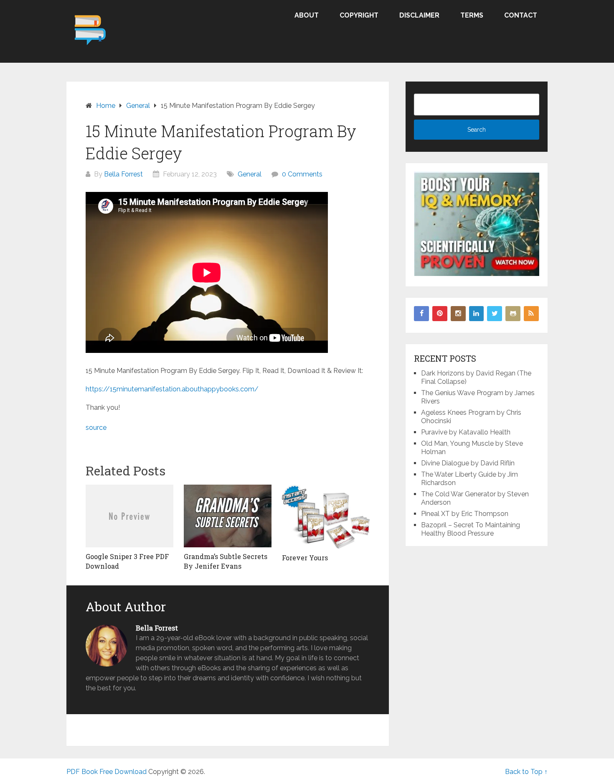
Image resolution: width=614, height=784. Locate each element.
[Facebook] (421, 313)
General (249, 174)
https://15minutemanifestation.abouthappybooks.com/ (172, 389)
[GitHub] (512, 313)
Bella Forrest (123, 174)
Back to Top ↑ (526, 772)
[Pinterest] (439, 313)
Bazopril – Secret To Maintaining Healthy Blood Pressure (470, 529)
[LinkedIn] (476, 313)
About (306, 15)
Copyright (359, 15)
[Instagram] (458, 313)
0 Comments (302, 174)
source (96, 428)
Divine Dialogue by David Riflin (468, 463)
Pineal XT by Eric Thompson (464, 514)
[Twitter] (494, 313)
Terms (471, 15)
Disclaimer (419, 15)
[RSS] (531, 313)
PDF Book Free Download (106, 772)
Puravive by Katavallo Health (465, 432)
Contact (520, 15)
